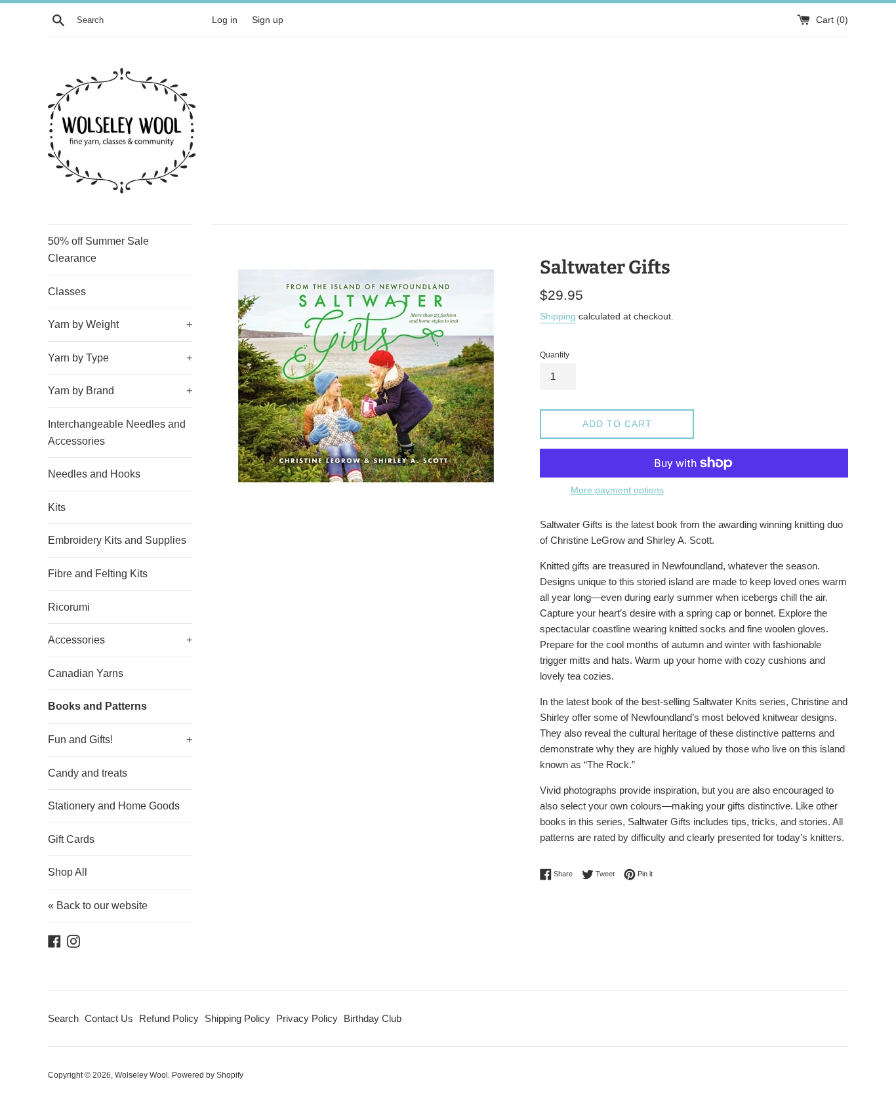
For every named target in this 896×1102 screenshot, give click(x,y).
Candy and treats (87, 773)
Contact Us (109, 1018)
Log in (224, 20)
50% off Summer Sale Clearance (98, 249)
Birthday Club (372, 1018)
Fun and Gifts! (120, 739)
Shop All (67, 872)
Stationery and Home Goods (114, 805)
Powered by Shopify (207, 1075)
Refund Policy (169, 1018)
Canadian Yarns (85, 673)
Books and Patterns (97, 706)
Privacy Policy (307, 1018)
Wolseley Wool (141, 1075)
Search (63, 1018)
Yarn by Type (120, 357)
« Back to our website (98, 905)
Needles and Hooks (94, 474)
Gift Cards (71, 839)
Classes (67, 291)
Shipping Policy (237, 1018)
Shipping (558, 316)
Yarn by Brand (120, 390)
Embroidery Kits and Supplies (117, 540)
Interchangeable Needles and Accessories (117, 432)
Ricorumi (69, 607)
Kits (57, 507)
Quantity (554, 354)
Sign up (267, 20)
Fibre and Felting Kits (98, 573)
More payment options (617, 490)
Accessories (120, 639)
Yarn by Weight (120, 324)
